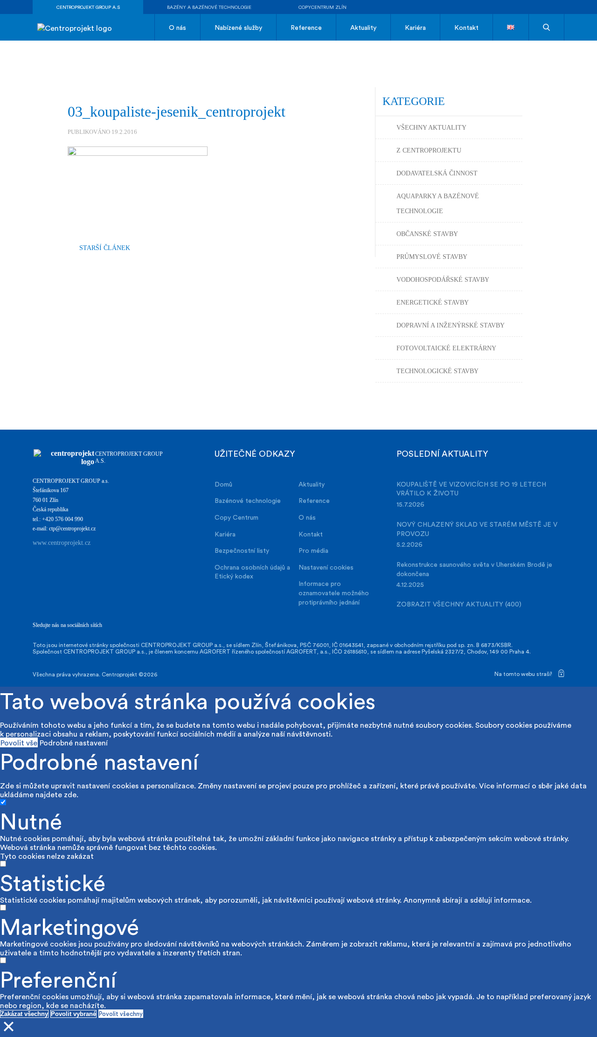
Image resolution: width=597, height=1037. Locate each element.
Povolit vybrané (73, 1013)
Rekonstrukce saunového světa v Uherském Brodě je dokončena (474, 569)
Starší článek (104, 247)
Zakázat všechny (24, 1013)
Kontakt (466, 27)
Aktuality (363, 27)
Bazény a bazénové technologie (209, 7)
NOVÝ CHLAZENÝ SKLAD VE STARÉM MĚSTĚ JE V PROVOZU (476, 528)
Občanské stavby (427, 233)
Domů (223, 484)
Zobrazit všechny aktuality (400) (458, 604)
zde (70, 794)
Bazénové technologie (248, 500)
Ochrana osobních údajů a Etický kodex (252, 571)
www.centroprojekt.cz (61, 542)
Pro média (313, 550)
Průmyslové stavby (431, 256)
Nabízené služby (238, 27)
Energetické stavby (432, 302)
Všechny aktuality (431, 127)
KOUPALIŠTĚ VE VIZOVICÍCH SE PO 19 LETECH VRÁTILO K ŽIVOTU (471, 488)
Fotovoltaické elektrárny (446, 348)
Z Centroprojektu (428, 150)
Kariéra (415, 27)
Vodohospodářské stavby (442, 279)
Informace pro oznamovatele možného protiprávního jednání (333, 592)
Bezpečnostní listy (242, 550)
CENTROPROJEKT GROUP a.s (88, 7)
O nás (177, 27)
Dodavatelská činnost (437, 173)
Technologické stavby (437, 371)
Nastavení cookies (326, 567)
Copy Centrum (236, 517)
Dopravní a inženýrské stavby (450, 325)
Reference (306, 27)
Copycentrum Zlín (322, 7)
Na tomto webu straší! (524, 673)
